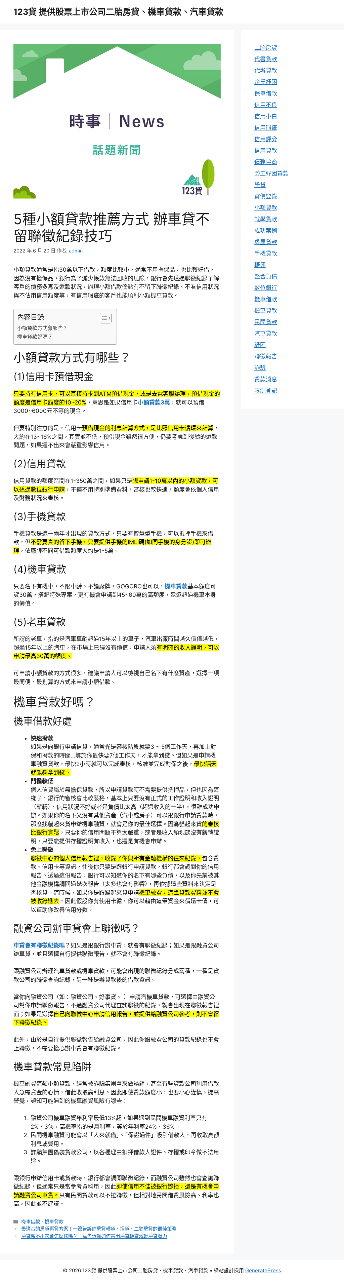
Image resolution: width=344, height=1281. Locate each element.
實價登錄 (265, 196)
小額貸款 (265, 207)
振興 (260, 265)
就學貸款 (265, 219)
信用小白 (265, 116)
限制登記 (265, 390)
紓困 (260, 345)
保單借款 (265, 93)
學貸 (260, 185)
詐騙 (260, 367)
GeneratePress (263, 1270)
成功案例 (265, 230)
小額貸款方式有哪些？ (42, 328)
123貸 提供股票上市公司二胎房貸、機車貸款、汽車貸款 (118, 12)
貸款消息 (265, 379)
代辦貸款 (265, 70)
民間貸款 (265, 322)
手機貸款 (265, 253)
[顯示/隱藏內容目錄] (102, 318)
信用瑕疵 (265, 127)
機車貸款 (54, 1222)
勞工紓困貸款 (271, 173)
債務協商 (265, 162)
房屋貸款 (265, 242)
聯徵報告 (265, 356)
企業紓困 (265, 82)
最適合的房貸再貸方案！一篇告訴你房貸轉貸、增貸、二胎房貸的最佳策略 (98, 1229)
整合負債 (265, 276)
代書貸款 (265, 59)
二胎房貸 (265, 47)
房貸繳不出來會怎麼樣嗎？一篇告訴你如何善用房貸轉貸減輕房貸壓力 (94, 1236)
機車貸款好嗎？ (34, 337)
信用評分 (265, 139)
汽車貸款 (265, 333)
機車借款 (30, 1222)
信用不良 (265, 105)
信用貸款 (265, 150)
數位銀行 (265, 287)
